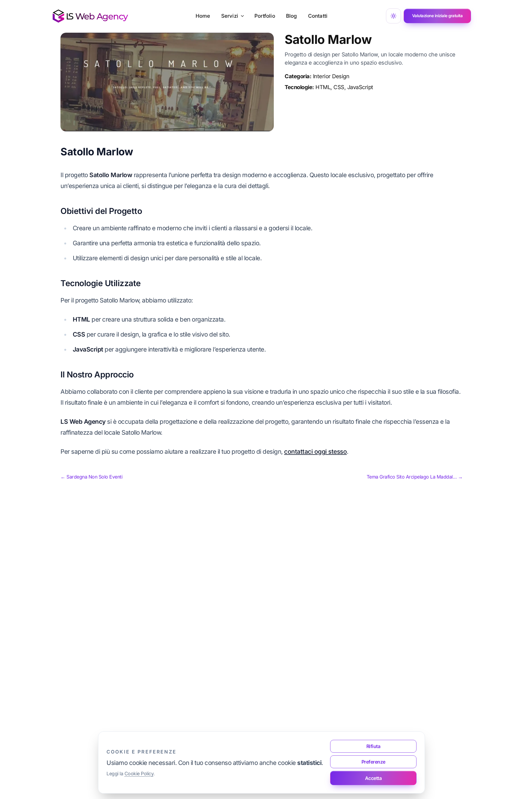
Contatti (318, 16)
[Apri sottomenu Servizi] (244, 16)
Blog (291, 16)
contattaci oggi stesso (315, 451)
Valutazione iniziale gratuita (437, 15)
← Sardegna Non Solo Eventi (91, 477)
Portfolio (264, 16)
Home (203, 16)
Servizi (229, 16)
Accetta (373, 778)
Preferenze (373, 762)
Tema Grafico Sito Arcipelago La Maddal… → (415, 477)
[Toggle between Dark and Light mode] (393, 15)
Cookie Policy (139, 773)
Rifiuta (373, 746)
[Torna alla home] (90, 16)
